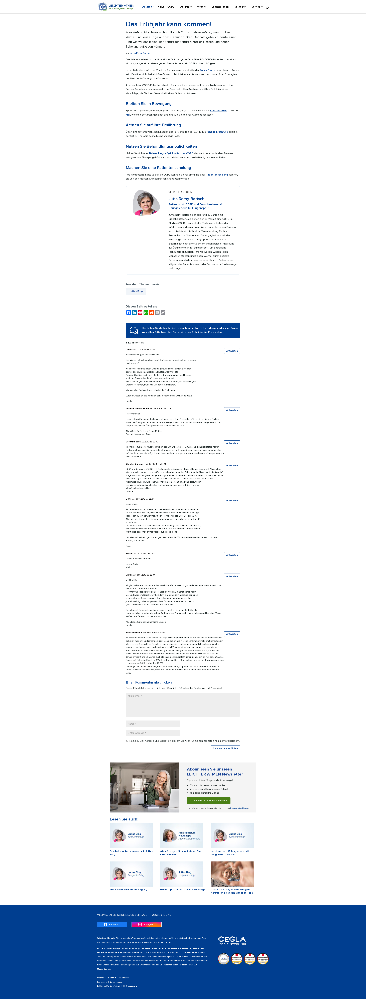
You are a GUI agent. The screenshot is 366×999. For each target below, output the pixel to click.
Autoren (147, 7)
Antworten (232, 350)
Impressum (102, 982)
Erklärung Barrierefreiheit (108, 986)
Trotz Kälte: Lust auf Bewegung (128, 889)
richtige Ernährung (217, 131)
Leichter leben (220, 7)
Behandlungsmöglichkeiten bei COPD (171, 153)
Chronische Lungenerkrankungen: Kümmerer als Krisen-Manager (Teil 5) (232, 891)
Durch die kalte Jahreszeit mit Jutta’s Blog (131, 853)
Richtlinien (197, 332)
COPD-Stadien (218, 110)
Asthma (184, 7)
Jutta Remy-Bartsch (140, 53)
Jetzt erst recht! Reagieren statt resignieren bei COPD (230, 853)
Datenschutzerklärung (239, 808)
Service (255, 7)
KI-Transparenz (130, 986)
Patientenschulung (217, 174)
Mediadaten (124, 978)
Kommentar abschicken (225, 748)
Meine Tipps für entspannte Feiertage (182, 889)
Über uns (101, 978)
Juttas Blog (136, 291)
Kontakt (112, 978)
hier (128, 114)
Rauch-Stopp (207, 70)
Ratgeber (240, 7)
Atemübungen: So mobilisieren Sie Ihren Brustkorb (180, 853)
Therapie (200, 7)
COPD (171, 7)
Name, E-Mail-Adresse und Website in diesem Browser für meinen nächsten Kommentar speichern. (184, 740)
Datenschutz (116, 982)
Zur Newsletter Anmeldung (208, 800)
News (161, 7)
